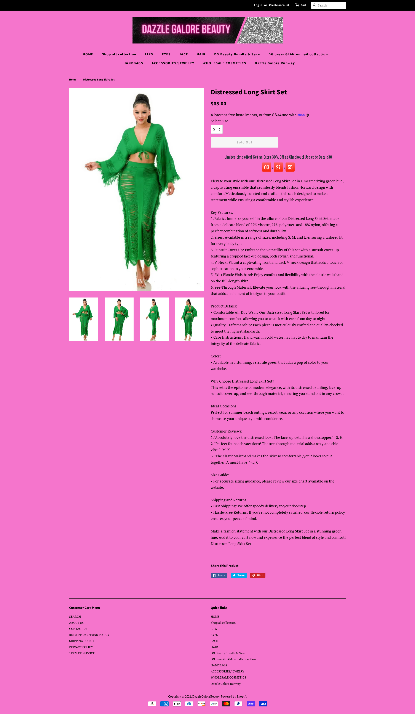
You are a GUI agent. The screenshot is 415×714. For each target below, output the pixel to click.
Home (73, 80)
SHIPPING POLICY (81, 641)
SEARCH (75, 616)
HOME (88, 54)
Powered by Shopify (234, 696)
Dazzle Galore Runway (275, 63)
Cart (303, 5)
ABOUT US (76, 623)
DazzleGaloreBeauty (205, 696)
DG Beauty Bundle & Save (237, 54)
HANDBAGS (133, 63)
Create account (279, 5)
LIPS (149, 54)
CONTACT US (78, 629)
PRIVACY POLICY (81, 647)
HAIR (201, 54)
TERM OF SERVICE (82, 653)
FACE (183, 54)
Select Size (219, 120)
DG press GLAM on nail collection (298, 54)
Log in (258, 5)
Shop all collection (119, 54)
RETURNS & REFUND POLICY (89, 635)
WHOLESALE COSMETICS (224, 63)
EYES (166, 54)
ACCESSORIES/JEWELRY (173, 63)
